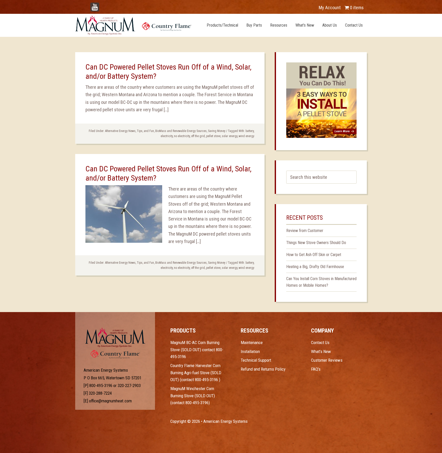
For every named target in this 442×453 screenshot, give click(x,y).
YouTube (102, 5)
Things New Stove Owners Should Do (316, 242)
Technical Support (256, 360)
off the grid (198, 136)
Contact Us (320, 342)
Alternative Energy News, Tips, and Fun (129, 131)
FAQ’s (316, 369)
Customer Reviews (326, 360)
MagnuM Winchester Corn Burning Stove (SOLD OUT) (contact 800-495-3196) (192, 395)
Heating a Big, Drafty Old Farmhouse (315, 266)
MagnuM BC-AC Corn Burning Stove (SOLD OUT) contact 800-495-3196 (196, 349)
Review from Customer (304, 230)
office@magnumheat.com (110, 400)
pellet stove (213, 136)
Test (115, 337)
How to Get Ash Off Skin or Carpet (313, 254)
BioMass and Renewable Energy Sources (181, 131)
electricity (167, 136)
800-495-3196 (100, 385)
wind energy (246, 136)
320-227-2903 (129, 385)
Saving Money (216, 131)
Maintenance (252, 342)
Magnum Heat (133, 25)
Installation (250, 351)
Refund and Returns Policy (263, 369)
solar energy (229, 136)
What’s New (321, 351)
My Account (330, 7)
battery (250, 131)
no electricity (182, 136)
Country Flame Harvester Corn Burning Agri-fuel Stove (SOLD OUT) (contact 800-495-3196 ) (195, 372)
